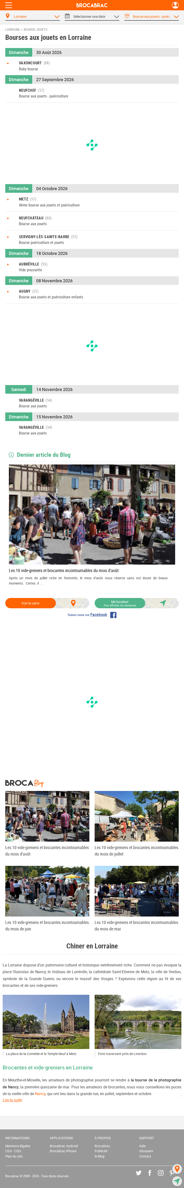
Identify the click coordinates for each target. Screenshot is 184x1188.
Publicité (101, 1151)
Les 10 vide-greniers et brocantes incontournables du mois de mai (136, 925)
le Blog (99, 1156)
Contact (145, 1156)
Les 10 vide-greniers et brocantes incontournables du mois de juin (47, 925)
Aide (142, 1146)
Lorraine (12, 30)
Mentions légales (17, 1146)
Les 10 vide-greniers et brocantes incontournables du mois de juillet (136, 850)
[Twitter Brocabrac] (142, 1176)
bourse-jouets (35, 30)
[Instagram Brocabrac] (164, 1176)
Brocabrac (102, 1146)
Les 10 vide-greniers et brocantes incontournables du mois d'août (64, 570)
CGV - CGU (13, 1151)
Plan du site (14, 1156)
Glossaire (146, 1151)
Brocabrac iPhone (63, 1151)
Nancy (40, 1093)
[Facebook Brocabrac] (153, 1176)
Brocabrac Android (64, 1146)
